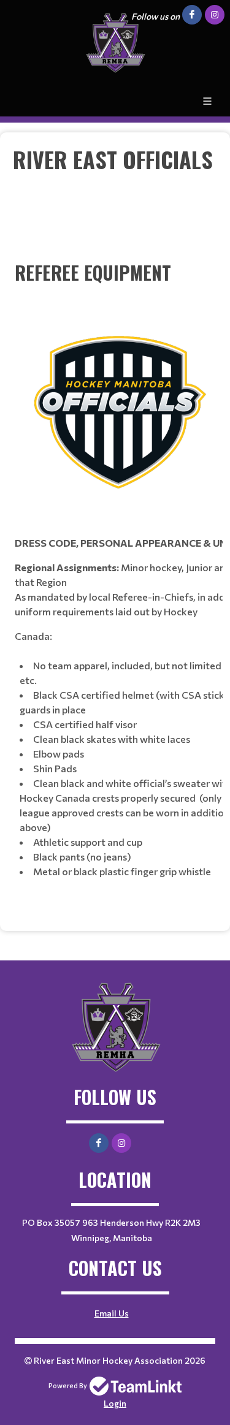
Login (115, 1403)
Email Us (111, 1313)
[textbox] (115, 532)
